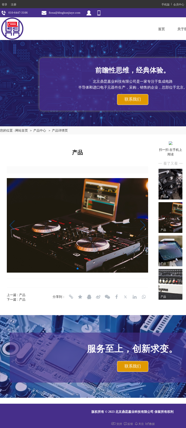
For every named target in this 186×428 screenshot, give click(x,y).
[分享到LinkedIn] (134, 297)
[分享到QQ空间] (80, 297)
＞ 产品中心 (37, 130)
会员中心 (178, 4)
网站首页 (21, 130)
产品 (22, 294)
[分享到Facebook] (116, 297)
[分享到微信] (107, 297)
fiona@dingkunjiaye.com (64, 12)
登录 (4, 4)
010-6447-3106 (18, 12)
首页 (161, 29)
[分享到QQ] (89, 297)
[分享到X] (125, 297)
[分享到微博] (98, 297)
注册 (13, 4)
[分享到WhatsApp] (143, 297)
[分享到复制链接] (71, 297)
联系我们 (133, 99)
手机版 (166, 4)
